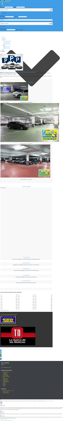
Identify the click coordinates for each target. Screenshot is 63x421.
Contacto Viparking (5, 375)
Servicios (3, 45)
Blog (3, 377)
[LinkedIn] (26, 356)
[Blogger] (26, 357)
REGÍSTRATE (2, 1)
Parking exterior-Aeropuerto (7, 44)
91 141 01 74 (7, 391)
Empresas (3, 49)
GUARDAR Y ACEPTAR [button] (3, 419)
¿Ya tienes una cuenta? (3, 27)
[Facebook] (26, 350)
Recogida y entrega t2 (7, 47)
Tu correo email (16, 16)
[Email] (26, 353)
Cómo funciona (5, 102)
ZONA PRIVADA (6, 1)
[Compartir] (26, 359)
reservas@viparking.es (8, 0)
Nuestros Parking (5, 374)
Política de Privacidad (6, 381)
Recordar (2, 12)
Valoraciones (4, 373)
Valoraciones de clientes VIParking (7, 420)
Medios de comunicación (6, 376)
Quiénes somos (5, 379)
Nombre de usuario (2, 16)
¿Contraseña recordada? (3, 30)
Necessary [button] (1, 410)
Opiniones (3, 51)
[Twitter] (26, 351)
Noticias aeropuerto (5, 378)
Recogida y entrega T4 (7, 48)
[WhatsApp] (26, 354)
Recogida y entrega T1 (7, 46)
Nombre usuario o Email (3, 29)
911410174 (2, 0)
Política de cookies (5, 380)
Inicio (2, 36)
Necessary (2, 411)
